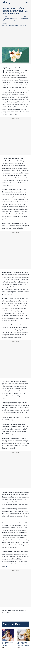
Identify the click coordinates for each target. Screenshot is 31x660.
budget (20, 272)
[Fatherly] (6, 2)
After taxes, (5, 163)
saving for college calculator (19, 492)
